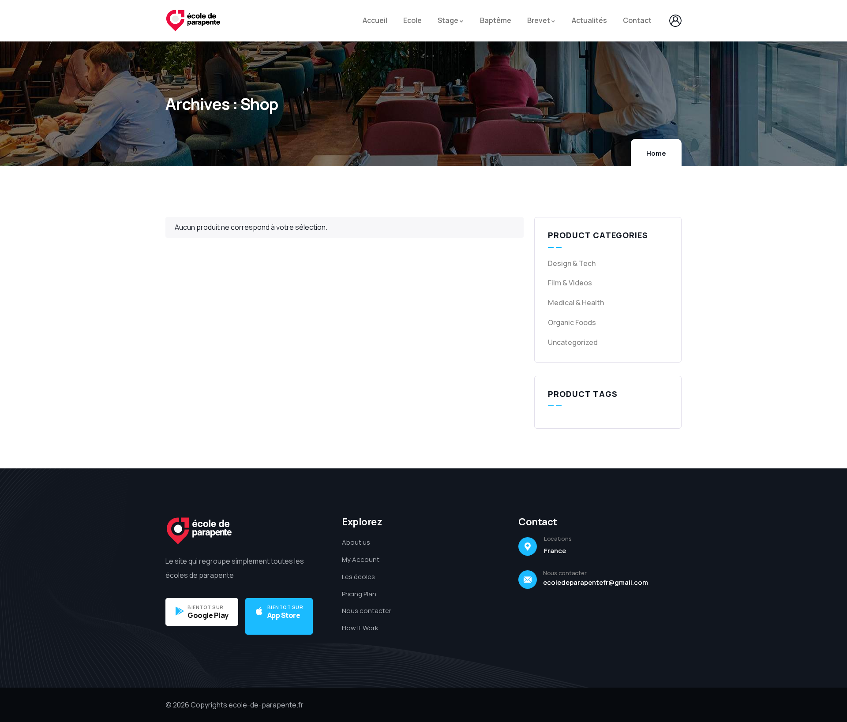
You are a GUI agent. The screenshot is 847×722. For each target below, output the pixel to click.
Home (656, 153)
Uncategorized (573, 342)
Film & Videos (570, 283)
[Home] (193, 20)
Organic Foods (572, 322)
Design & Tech (572, 263)
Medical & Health (576, 302)
